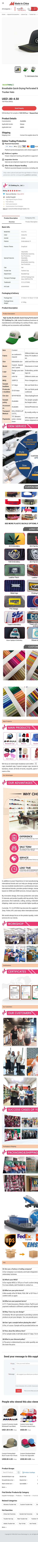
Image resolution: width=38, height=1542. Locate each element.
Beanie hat (23, 1480)
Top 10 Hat (22, 1523)
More (3, 1527)
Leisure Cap (24, 14)
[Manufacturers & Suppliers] (19, 3)
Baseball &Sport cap (8, 1476)
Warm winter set (7, 1484)
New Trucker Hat (22, 1519)
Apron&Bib (23, 1484)
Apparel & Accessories (13, 14)
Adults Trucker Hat (9, 1523)
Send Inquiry (19, 108)
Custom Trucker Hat (26, 1504)
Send (18, 1391)
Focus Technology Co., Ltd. (25, 1534)
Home (3, 14)
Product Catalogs (29, 1472)
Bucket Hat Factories (26, 1514)
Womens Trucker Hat (10, 1504)
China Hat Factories (9, 1514)
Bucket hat (23, 1476)
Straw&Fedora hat (7, 1480)
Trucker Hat (32, 14)
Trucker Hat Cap (8, 1519)
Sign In (5, 209)
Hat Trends (33, 1523)
